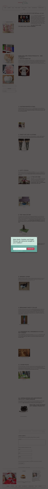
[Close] (37, 237)
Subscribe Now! (31, 248)
